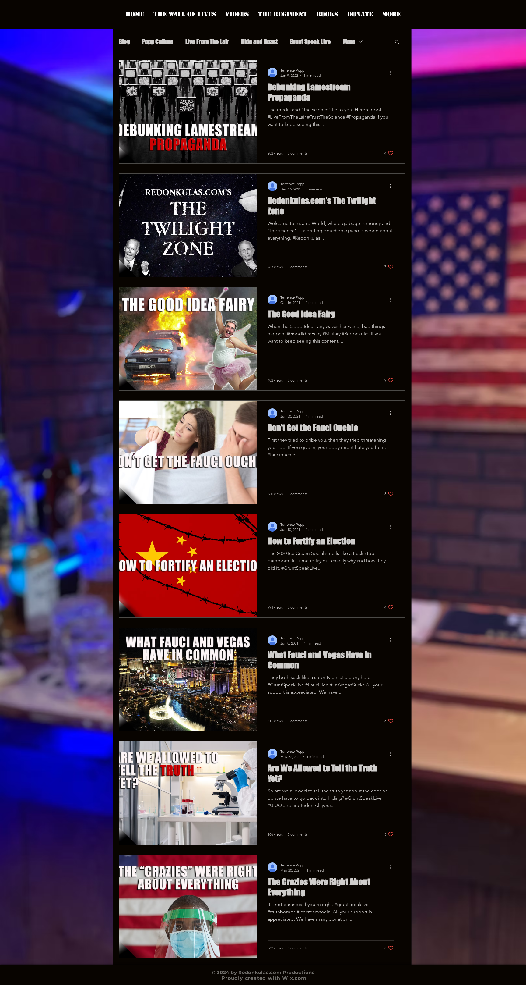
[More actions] (392, 72)
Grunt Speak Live (310, 41)
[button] (397, 42)
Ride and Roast (259, 41)
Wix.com (294, 978)
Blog (124, 41)
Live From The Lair (207, 41)
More (349, 41)
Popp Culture (157, 41)
